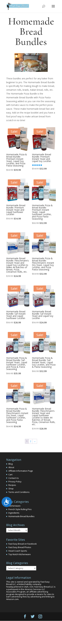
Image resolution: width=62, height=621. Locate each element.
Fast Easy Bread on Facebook (22, 543)
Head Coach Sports (17, 550)
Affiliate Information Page (20, 470)
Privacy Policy (14, 481)
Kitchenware (14, 505)
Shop (11, 488)
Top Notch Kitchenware (19, 554)
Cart (10, 474)
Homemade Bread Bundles (21, 516)
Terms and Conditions (19, 492)
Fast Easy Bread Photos (19, 547)
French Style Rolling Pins (20, 509)
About (11, 467)
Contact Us (13, 478)
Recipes (12, 485)
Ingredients (13, 512)
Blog (10, 463)
